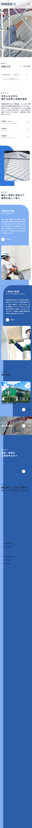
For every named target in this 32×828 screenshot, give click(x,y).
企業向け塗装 (8, 543)
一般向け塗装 (8, 547)
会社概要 (7, 563)
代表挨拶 (7, 560)
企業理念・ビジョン (10, 556)
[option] (16, 166)
